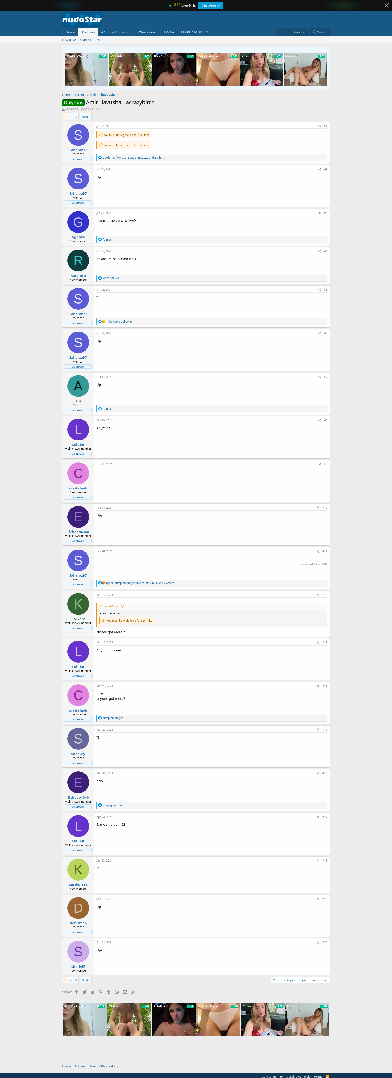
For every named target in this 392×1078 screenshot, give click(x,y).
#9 (325, 464)
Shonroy (78, 753)
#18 (324, 860)
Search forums (90, 40)
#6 (325, 333)
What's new (147, 32)
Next (85, 117)
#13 (324, 642)
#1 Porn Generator (116, 32)
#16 (324, 773)
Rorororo (78, 275)
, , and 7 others (140, 583)
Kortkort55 (78, 884)
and (119, 322)
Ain (78, 401)
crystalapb (78, 488)
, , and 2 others (134, 158)
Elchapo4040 (78, 531)
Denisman (78, 923)
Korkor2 (78, 618)
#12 (324, 595)
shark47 (78, 966)
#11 (324, 551)
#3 (325, 213)
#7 (325, 377)
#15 (324, 730)
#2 (325, 169)
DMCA (169, 32)
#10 (324, 508)
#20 (324, 942)
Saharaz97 (72, 109)
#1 (325, 126)
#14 (324, 686)
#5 (325, 290)
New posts (69, 40)
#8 (325, 420)
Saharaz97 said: (109, 606)
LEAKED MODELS (194, 32)
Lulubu (78, 444)
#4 (325, 251)
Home (70, 32)
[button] (159, 32)
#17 (324, 817)
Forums (88, 32)
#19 (324, 899)
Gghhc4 (78, 237)
